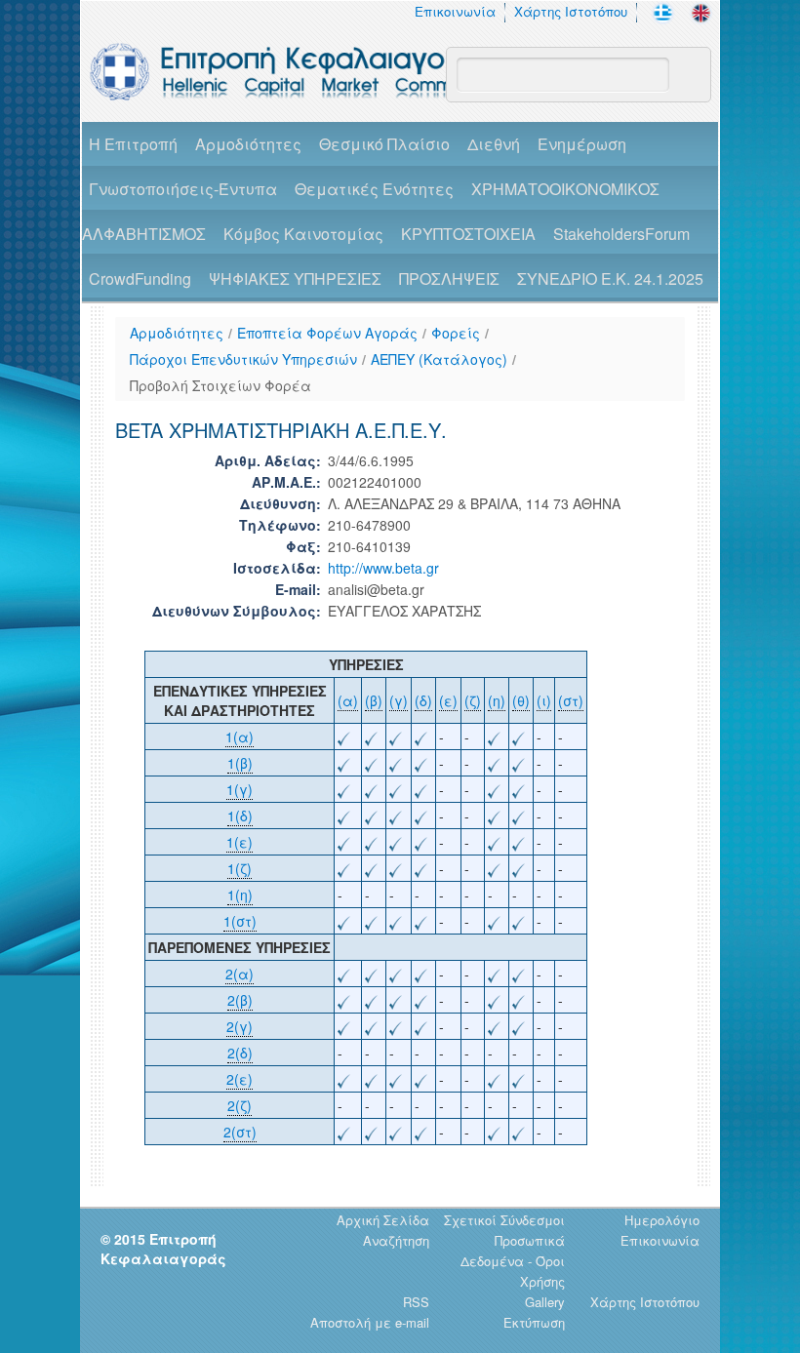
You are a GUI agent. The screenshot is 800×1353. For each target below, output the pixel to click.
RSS (416, 1302)
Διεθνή (493, 144)
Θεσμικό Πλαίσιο (384, 144)
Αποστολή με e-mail (369, 1322)
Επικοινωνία (455, 11)
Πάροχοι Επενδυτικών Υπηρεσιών (243, 359)
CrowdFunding (140, 278)
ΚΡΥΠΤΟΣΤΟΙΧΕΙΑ (468, 233)
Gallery (545, 1302)
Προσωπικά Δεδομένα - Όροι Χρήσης (512, 1261)
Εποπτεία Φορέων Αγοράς (327, 332)
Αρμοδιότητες (248, 144)
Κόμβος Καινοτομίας (303, 233)
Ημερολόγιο (662, 1220)
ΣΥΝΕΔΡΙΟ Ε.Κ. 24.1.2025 (610, 278)
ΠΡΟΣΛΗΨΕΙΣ (449, 278)
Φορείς (455, 332)
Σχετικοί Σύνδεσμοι (504, 1220)
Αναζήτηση (396, 1240)
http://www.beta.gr (383, 567)
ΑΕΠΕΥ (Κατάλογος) (439, 359)
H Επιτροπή (133, 144)
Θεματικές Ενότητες (374, 189)
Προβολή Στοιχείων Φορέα (220, 385)
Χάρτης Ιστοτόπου (570, 11)
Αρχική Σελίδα (383, 1220)
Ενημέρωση (582, 144)
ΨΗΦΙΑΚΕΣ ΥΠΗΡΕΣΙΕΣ (295, 278)
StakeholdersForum (621, 233)
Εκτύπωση (534, 1322)
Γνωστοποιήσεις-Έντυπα (183, 189)
